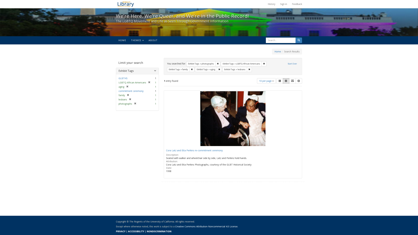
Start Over (292, 63)
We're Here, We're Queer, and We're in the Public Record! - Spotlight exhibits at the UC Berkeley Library (125, 4)
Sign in (283, 4)
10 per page (265, 80)
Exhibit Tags (126, 71)
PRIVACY (120, 231)
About (153, 40)
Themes (136, 40)
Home (122, 40)
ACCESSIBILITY (136, 231)
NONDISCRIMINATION (159, 231)
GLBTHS (123, 78)
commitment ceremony (131, 91)
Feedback (297, 4)
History (271, 4)
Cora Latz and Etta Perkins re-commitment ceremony (194, 150)
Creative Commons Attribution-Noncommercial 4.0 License (206, 226)
